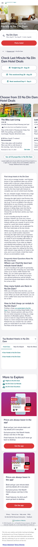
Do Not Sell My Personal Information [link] (15, 517)
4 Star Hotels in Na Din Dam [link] (11, 352)
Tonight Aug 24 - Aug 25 (20, 68)
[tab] (6, 346)
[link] (19, 381)
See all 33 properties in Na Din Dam (19, 157)
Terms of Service (19, 545)
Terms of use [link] (15, 514)
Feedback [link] (29, 517)
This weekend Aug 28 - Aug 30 (20, 74)
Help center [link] (23, 514)
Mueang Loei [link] (10, 51)
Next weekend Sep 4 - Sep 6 (20, 81)
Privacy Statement (8, 545)
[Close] (35, 529)
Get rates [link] (27, 149)
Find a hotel (19, 43)
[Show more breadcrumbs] (3, 51)
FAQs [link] (29, 514)
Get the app (19, 446)
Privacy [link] (8, 514)
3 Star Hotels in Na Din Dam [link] (11, 356)
